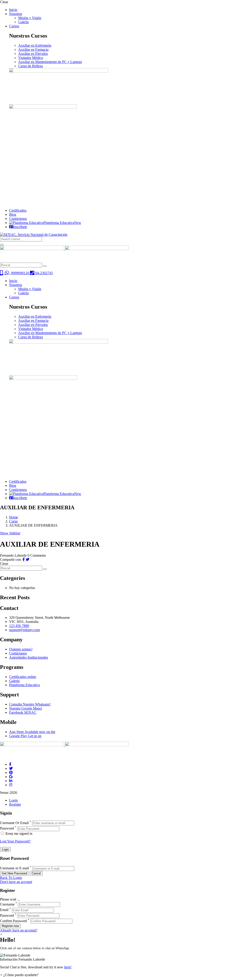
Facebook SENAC (22, 712)
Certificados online (22, 677)
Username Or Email (14, 823)
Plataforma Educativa (62, 223)
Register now (10, 926)
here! (67, 967)
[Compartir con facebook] (24, 559)
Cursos (14, 26)
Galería (23, 22)
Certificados (17, 210)
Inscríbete (20, 227)
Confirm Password (13, 921)
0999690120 (19, 273)
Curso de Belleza (30, 66)
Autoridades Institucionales (28, 657)
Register (15, 804)
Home (13, 517)
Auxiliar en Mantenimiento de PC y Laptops (50, 62)
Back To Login (11, 878)
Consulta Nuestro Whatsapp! (30, 704)
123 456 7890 (19, 626)
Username (7, 904)
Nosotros (15, 14)
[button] (116, 957)
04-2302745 (43, 273)
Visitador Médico (30, 58)
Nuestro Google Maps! (25, 708)
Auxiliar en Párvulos (33, 54)
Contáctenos (18, 219)
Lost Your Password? (15, 841)
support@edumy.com (24, 630)
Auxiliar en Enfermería (34, 45)
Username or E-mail (14, 868)
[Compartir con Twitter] (27, 559)
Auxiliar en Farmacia (33, 49)
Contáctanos (18, 653)
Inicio (13, 10)
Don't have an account (16, 882)
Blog (12, 214)
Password (7, 828)
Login (13, 800)
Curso (13, 521)
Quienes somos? (21, 649)
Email (4, 910)
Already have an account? (18, 930)
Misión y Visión (29, 18)
